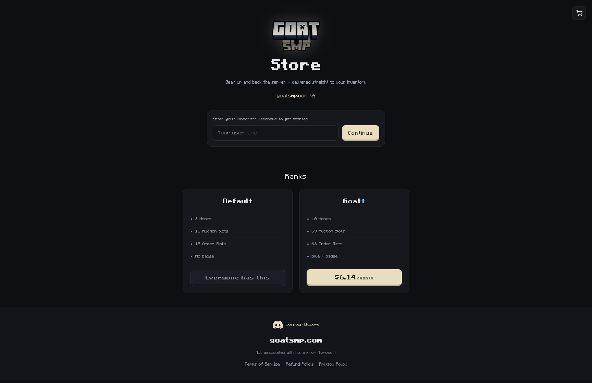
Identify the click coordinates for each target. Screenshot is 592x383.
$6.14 (354, 277)
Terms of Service (262, 364)
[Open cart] (579, 13)
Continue (360, 133)
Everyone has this (238, 277)
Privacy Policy (333, 364)
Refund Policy (299, 364)
